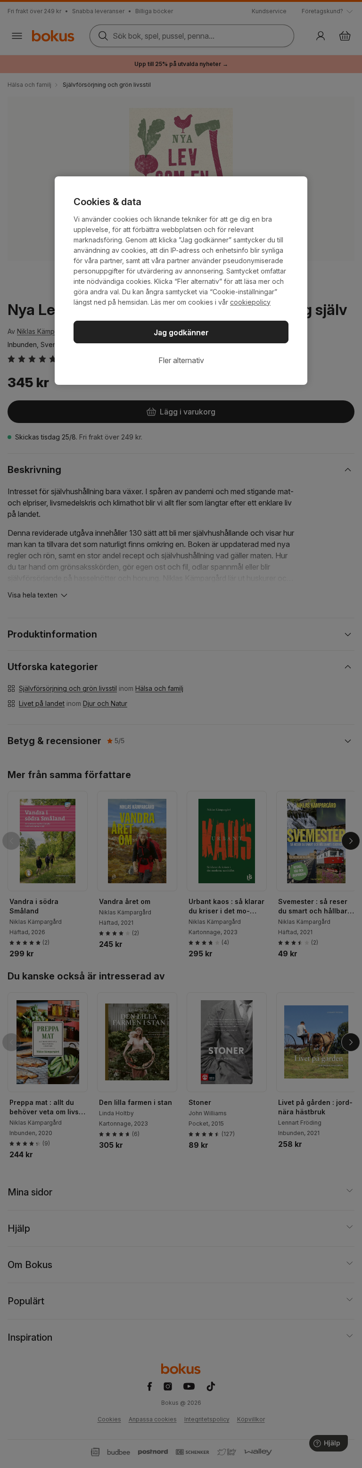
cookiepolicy (250, 302)
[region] (181, 280)
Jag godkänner (181, 332)
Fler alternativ (181, 360)
